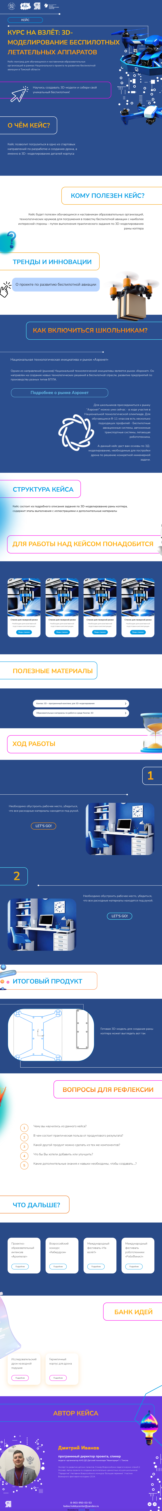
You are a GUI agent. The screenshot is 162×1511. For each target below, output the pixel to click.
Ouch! (92, 1510)
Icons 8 (82, 1510)
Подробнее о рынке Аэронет (60, 393)
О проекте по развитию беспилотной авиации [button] (56, 284)
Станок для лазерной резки (24, 619)
